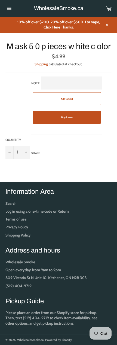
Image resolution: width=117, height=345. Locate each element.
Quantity (13, 140)
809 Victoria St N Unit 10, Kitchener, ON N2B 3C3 (46, 277)
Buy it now (67, 117)
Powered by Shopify (58, 340)
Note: (52, 118)
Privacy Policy (16, 227)
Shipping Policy (18, 235)
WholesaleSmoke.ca (58, 8)
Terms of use (15, 219)
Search (11, 203)
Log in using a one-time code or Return (37, 211)
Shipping (41, 64)
